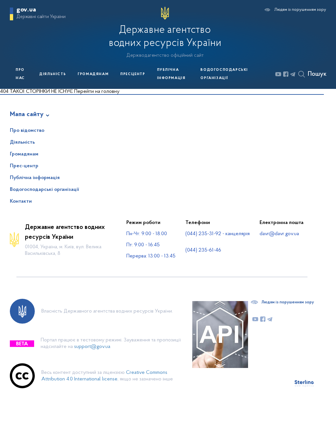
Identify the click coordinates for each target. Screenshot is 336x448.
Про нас (20, 74)
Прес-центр (24, 166)
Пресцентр (132, 74)
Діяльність (52, 74)
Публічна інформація (171, 74)
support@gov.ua (92, 346)
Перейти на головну (96, 91)
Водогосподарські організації (224, 74)
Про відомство (27, 130)
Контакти (21, 201)
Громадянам (93, 74)
